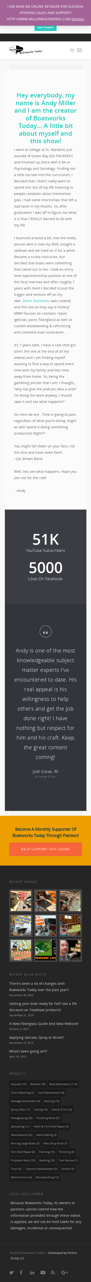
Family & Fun (62, 1109)
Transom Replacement (41, 1169)
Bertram (37, 1084)
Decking (51, 1101)
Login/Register (45, 27)
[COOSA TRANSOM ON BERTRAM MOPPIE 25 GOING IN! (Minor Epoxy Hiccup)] (45, 900)
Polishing (66, 1152)
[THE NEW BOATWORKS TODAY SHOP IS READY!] (45, 925)
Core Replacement (51, 1092)
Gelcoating (20, 1126)
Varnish (67, 1169)
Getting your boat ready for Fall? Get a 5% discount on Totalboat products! (43, 1006)
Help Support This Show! (45, 849)
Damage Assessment (25, 1101)
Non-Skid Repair (23, 1152)
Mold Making (46, 1135)
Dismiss (78, 19)
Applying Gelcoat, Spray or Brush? (36, 1037)
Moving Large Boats (25, 1143)
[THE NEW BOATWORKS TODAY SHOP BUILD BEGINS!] (21, 950)
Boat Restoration (63, 1084)
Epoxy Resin (20, 1109)
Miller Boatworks (36, 300)
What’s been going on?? (28, 1051)
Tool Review (68, 1160)
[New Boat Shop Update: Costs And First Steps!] (70, 950)
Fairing (41, 1109)
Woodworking (47, 1177)
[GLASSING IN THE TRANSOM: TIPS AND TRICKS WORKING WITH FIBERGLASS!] (21, 900)
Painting (47, 1152)
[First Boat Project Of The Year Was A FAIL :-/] (70, 900)
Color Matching (22, 1092)
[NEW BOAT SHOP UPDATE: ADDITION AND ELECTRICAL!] (45, 950)
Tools (16, 1169)
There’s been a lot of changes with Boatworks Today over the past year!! (39, 986)
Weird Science (21, 1177)
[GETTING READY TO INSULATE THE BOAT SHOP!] (70, 925)
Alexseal (18, 1084)
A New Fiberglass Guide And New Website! (44, 1023)
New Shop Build (55, 1143)
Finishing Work (48, 1118)
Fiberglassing (21, 1118)
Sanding (47, 1160)
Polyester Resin (23, 1160)
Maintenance (21, 1135)
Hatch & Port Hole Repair (50, 1126)
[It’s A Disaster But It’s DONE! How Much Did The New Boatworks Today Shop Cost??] (21, 925)
